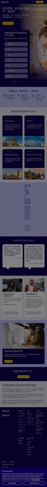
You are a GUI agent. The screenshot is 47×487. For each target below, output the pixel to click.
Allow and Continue (34, 483)
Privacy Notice (36, 479)
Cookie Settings (12, 483)
